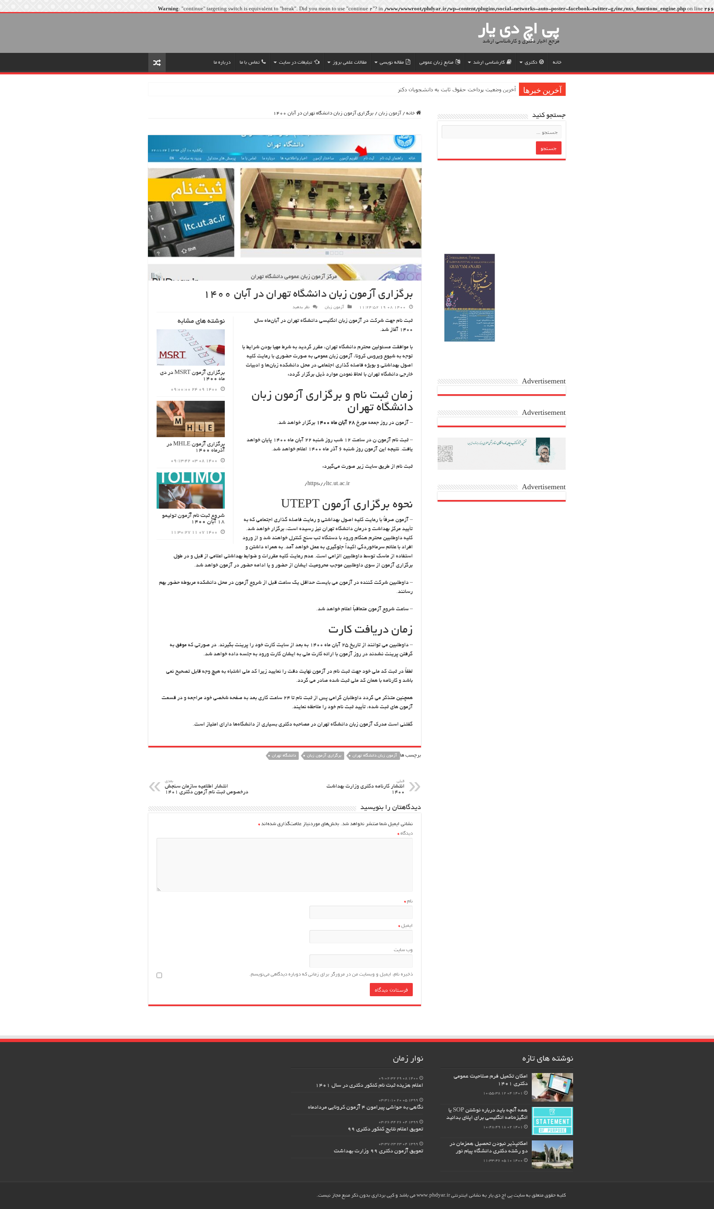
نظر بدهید (301, 307)
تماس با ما (249, 62)
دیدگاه (405, 833)
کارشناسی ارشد (489, 62)
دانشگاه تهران (284, 756)
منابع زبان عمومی (436, 62)
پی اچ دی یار (518, 30)
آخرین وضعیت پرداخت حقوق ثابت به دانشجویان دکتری (454, 89)
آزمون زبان (389, 113)
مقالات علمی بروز (350, 62)
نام (408, 901)
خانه (557, 62)
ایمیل (405, 925)
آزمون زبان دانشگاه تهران (374, 756)
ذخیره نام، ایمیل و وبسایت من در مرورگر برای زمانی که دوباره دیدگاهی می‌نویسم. (331, 974)
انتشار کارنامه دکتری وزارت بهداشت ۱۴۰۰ (365, 787)
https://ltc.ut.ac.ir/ (327, 484)
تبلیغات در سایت (295, 62)
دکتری (531, 62)
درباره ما (222, 62)
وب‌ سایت (403, 950)
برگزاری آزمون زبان (324, 756)
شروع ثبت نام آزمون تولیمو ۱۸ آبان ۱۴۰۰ (193, 519)
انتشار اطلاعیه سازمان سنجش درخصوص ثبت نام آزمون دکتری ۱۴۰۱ (206, 787)
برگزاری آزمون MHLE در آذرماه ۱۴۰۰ (196, 447)
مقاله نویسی (392, 62)
